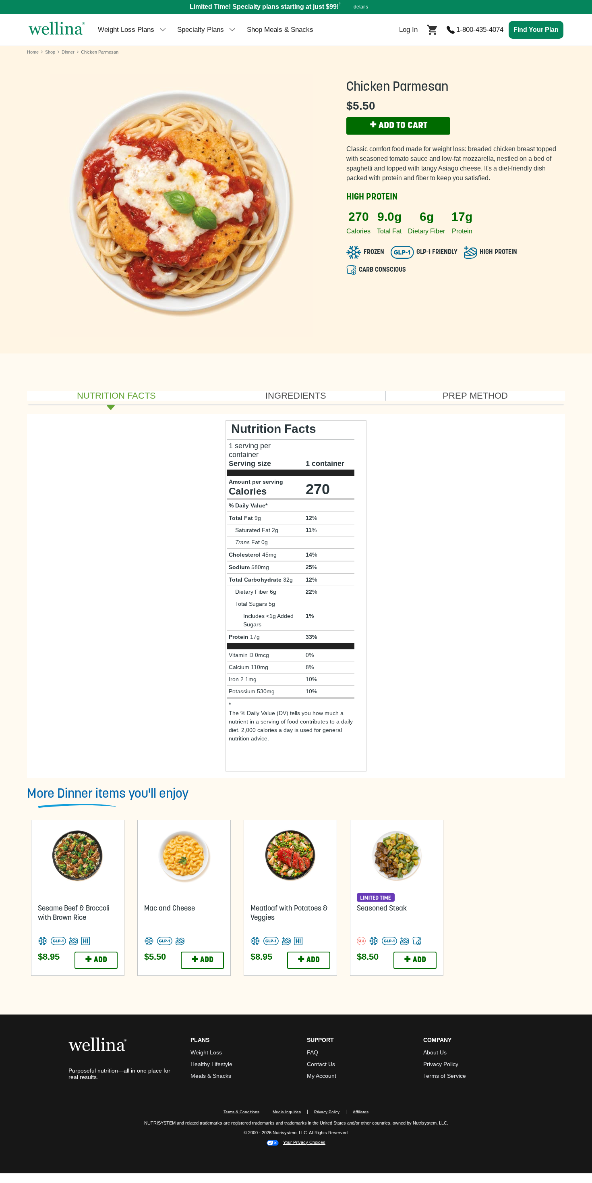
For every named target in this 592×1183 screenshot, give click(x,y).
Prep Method (475, 396)
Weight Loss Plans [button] (126, 29)
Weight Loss (206, 1052)
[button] (296, 7)
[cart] (432, 29)
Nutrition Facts (116, 396)
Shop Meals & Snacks (280, 29)
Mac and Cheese (169, 909)
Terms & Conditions (241, 1112)
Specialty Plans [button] (200, 29)
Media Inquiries (290, 1112)
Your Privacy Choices (304, 1142)
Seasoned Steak (382, 909)
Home (33, 52)
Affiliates (364, 1112)
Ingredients (295, 396)
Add (96, 960)
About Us (435, 1052)
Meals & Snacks (210, 1076)
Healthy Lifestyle (211, 1064)
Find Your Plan (536, 29)
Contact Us (321, 1064)
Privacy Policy (440, 1064)
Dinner (68, 52)
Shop (50, 52)
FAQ (312, 1052)
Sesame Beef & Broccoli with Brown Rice (74, 913)
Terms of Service (444, 1076)
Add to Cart (398, 125)
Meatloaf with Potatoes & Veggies (289, 913)
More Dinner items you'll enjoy (107, 794)
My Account (321, 1076)
